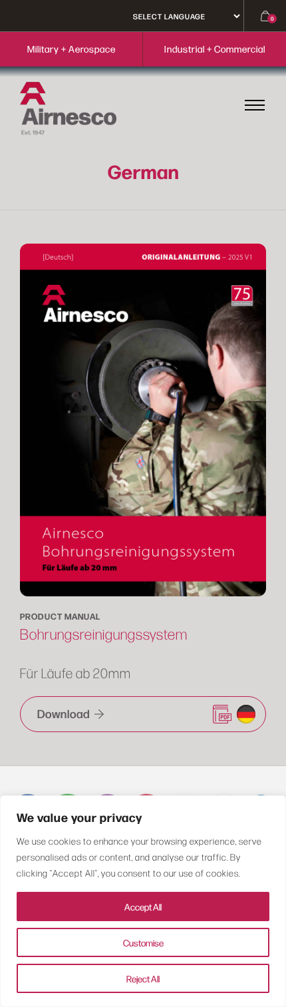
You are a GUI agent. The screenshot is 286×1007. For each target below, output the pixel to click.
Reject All (143, 978)
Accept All (143, 906)
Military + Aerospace (71, 49)
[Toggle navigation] (255, 104)
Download (64, 713)
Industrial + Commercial (214, 49)
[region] (143, 901)
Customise (143, 942)
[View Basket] (256, 15)
